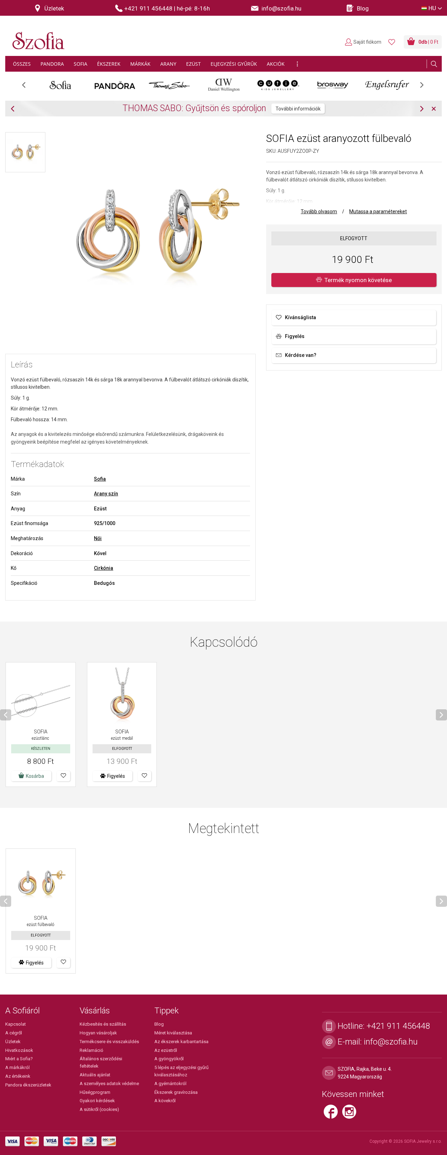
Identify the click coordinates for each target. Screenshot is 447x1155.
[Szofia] (36, 36)
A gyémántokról (170, 1083)
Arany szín (106, 493)
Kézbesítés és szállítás (103, 1024)
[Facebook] (333, 1115)
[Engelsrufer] (387, 84)
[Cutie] (278, 84)
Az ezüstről (165, 1050)
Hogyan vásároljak (98, 1032)
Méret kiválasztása (173, 1032)
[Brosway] (333, 84)
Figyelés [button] (116, 776)
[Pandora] (115, 84)
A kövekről (165, 1100)
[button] (63, 776)
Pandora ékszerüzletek (28, 1085)
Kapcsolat (15, 1024)
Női (98, 538)
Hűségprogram (95, 1092)
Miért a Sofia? (19, 1058)
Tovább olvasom (319, 211)
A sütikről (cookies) (99, 1109)
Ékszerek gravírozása (176, 1092)
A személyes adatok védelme (109, 1083)
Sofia (100, 479)
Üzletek (13, 1041)
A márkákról (17, 1067)
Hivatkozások (19, 1050)
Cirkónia (103, 568)
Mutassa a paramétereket (378, 211)
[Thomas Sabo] (169, 84)
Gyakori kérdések (97, 1100)
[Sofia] (60, 84)
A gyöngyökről (169, 1058)
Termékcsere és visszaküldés (109, 1041)
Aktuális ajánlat (95, 1074)
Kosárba (35, 776)
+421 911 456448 (398, 1026)
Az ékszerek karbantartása (181, 1041)
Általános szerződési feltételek (101, 1062)
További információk (298, 109)
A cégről (13, 1032)
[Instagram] (351, 1115)
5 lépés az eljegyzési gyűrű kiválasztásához (181, 1071)
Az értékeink (17, 1076)
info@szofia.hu (391, 1042)
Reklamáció (91, 1050)
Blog (159, 1024)
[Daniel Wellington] (224, 84)
